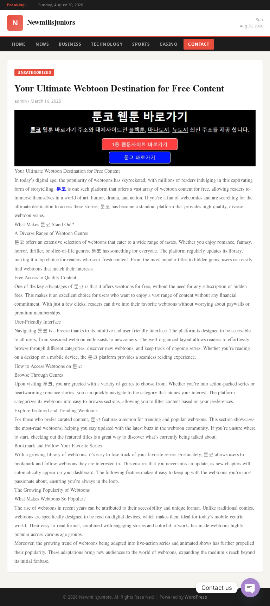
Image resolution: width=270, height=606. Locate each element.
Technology (106, 44)
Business (70, 44)
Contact (199, 44)
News (42, 44)
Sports (141, 44)
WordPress (196, 597)
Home (19, 44)
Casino (169, 44)
